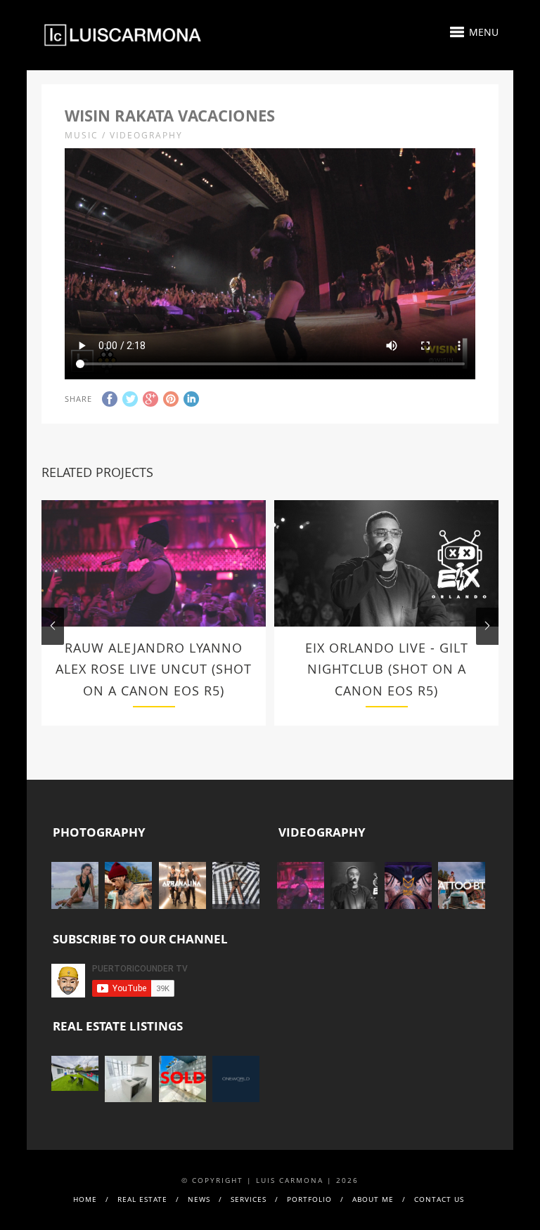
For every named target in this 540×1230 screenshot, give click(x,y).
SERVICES (248, 1199)
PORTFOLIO (309, 1199)
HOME (85, 1199)
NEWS (199, 1199)
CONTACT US (439, 1199)
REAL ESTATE (142, 1199)
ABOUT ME (373, 1199)
